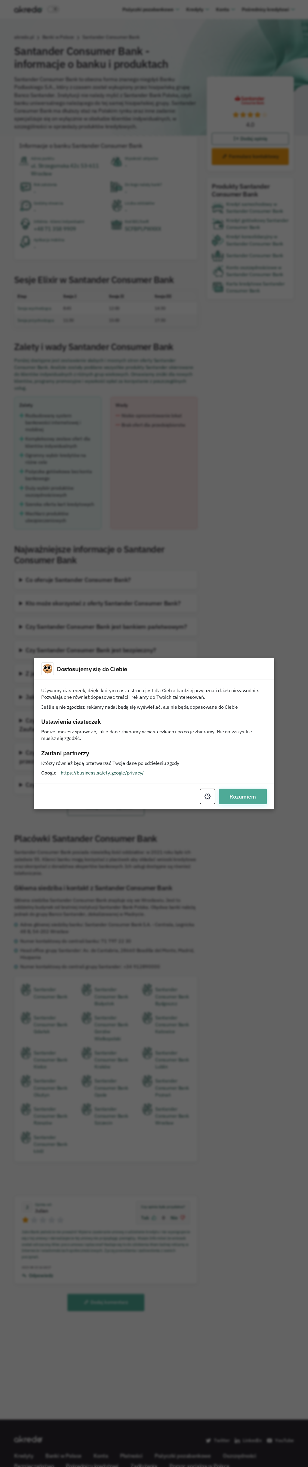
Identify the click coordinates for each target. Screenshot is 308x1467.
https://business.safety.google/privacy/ (102, 772)
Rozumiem (242, 796)
